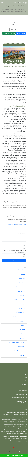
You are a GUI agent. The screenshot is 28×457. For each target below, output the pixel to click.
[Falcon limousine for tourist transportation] (20, 2)
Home (14, 20)
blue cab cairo (14, 29)
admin (14, 448)
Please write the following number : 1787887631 (14, 250)
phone (24, 254)
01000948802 (20, 394)
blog (26, 381)
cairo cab (14, 25)
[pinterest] (20, 402)
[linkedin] (21, 402)
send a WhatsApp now (9, 33)
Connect (24, 384)
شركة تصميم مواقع (13, 451)
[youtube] (18, 402)
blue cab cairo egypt (11, 224)
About (25, 377)
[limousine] (23, 409)
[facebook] (26, 402)
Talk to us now (21, 33)
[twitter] (25, 402)
